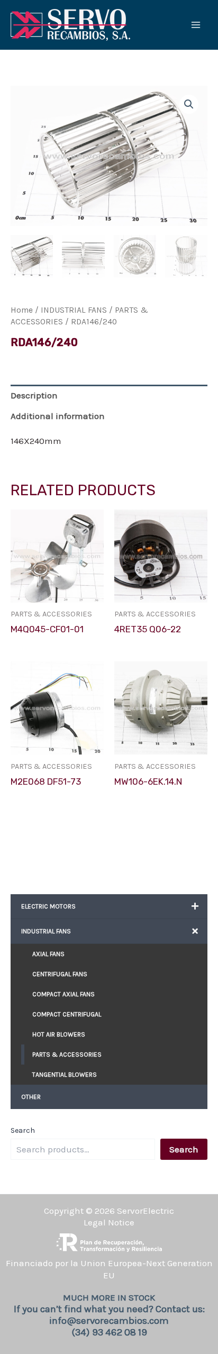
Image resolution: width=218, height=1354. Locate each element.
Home (22, 310)
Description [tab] (34, 395)
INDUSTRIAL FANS (74, 310)
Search (23, 1130)
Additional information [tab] (58, 416)
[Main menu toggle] (195, 25)
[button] (188, 104)
